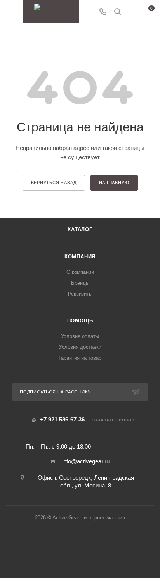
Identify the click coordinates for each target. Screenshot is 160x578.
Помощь (80, 321)
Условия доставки (80, 347)
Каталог (80, 229)
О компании (80, 272)
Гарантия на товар (80, 358)
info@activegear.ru (86, 461)
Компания (80, 256)
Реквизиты (80, 294)
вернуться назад (54, 182)
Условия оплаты (80, 336)
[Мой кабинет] (132, 12)
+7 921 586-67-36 (62, 419)
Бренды (80, 283)
